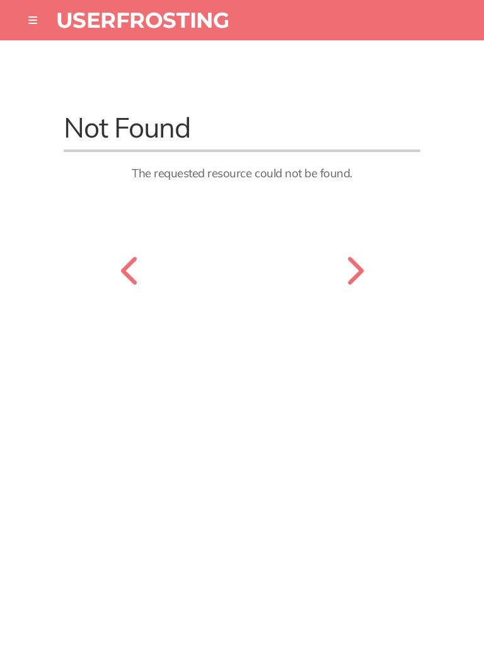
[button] (33, 20)
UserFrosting (142, 20)
